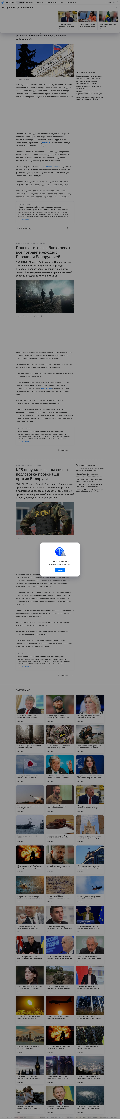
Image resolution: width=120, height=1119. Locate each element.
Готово (60, 570)
